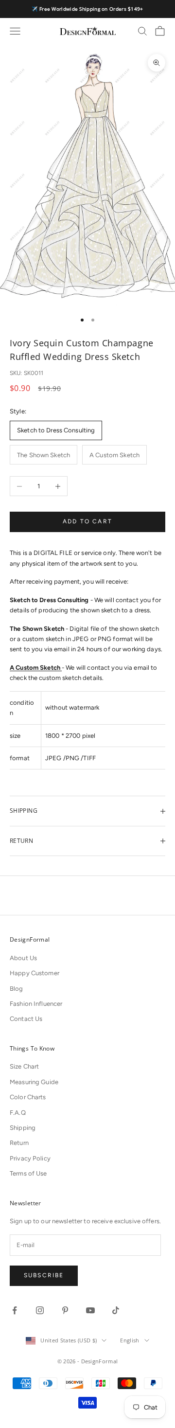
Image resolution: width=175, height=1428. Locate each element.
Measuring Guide (34, 1082)
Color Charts (28, 1097)
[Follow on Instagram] (40, 1310)
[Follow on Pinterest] (65, 1310)
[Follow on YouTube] (90, 1310)
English (129, 1340)
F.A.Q (18, 1112)
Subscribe (44, 1275)
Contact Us (26, 1018)
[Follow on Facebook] (14, 1310)
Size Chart (24, 1066)
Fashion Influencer (36, 1003)
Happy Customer (34, 973)
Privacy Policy (30, 1158)
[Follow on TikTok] (116, 1310)
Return (19, 1142)
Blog (16, 988)
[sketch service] (61, 667)
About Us (23, 958)
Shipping (22, 1127)
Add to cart (87, 521)
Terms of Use (28, 1173)
